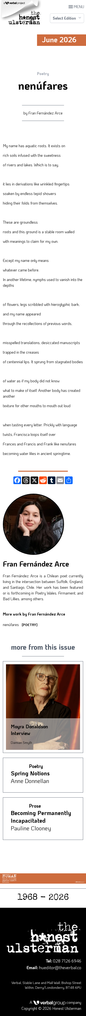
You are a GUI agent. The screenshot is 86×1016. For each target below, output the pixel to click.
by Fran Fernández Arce (43, 112)
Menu (76, 7)
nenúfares (20, 624)
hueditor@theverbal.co (60, 967)
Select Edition (64, 18)
